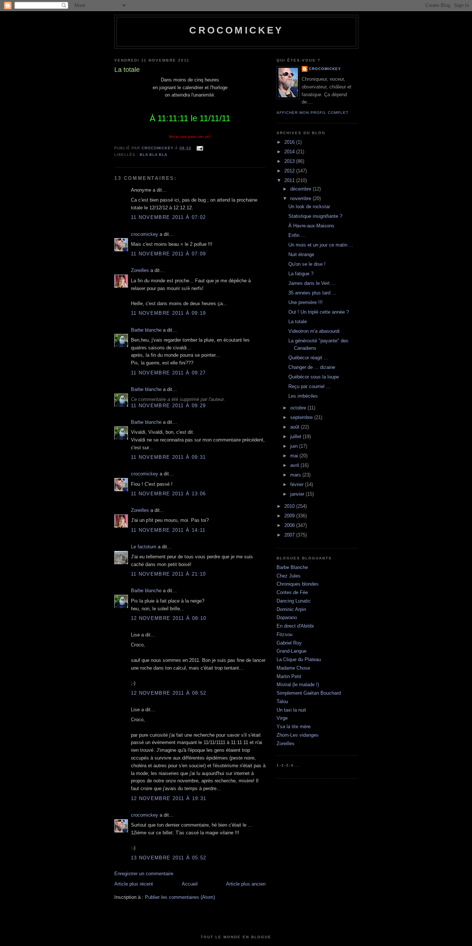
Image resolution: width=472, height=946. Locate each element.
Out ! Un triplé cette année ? (318, 312)
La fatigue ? (300, 273)
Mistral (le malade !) (298, 684)
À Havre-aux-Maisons (311, 225)
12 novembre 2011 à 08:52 (168, 693)
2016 (290, 142)
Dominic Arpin (291, 609)
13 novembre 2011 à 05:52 (168, 858)
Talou (282, 701)
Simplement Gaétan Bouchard (309, 693)
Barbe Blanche (292, 567)
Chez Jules (289, 576)
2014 (290, 151)
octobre (299, 408)
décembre (301, 189)
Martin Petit (289, 676)
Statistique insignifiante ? (315, 216)
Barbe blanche (146, 330)
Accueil (190, 884)
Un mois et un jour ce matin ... (320, 245)
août (295, 427)
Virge (282, 718)
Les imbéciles (303, 396)
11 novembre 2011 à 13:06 (168, 493)
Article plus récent (133, 884)
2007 (290, 535)
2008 (290, 525)
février (297, 484)
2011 (290, 180)
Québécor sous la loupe (313, 377)
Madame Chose (293, 668)
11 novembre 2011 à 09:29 (168, 405)
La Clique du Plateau (299, 659)
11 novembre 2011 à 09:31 (168, 457)
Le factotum (143, 546)
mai (294, 455)
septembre (302, 417)
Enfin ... (296, 235)
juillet (296, 436)
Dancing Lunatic (294, 601)
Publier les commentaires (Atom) (180, 897)
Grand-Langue (291, 651)
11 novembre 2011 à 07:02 (168, 217)
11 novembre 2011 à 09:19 (168, 313)
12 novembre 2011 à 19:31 (168, 798)
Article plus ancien (246, 884)
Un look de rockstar (309, 206)
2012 (290, 171)
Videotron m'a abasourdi (314, 331)
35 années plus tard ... (312, 293)
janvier (298, 494)
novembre (301, 198)
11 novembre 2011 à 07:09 (168, 253)
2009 (290, 516)
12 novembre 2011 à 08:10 (168, 618)
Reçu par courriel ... (309, 386)
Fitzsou (284, 634)
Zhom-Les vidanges (298, 735)
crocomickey (236, 30)
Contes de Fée (292, 592)
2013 (290, 161)
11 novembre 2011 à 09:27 (168, 373)
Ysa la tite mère (293, 726)
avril (295, 465)
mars (296, 475)
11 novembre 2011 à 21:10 (168, 574)
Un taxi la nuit (291, 710)
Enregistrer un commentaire (143, 873)
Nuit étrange (301, 254)
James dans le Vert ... (312, 283)
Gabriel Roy (289, 643)
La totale (297, 321)
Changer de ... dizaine (311, 367)
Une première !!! (305, 302)
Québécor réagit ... (308, 357)
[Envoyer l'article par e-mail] (199, 148)
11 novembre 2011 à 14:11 (168, 530)
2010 (290, 506)
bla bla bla (153, 155)
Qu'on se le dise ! (307, 264)
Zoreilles (140, 270)
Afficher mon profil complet (312, 113)
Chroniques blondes (298, 584)
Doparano (287, 617)
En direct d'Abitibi (295, 626)
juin (294, 446)
